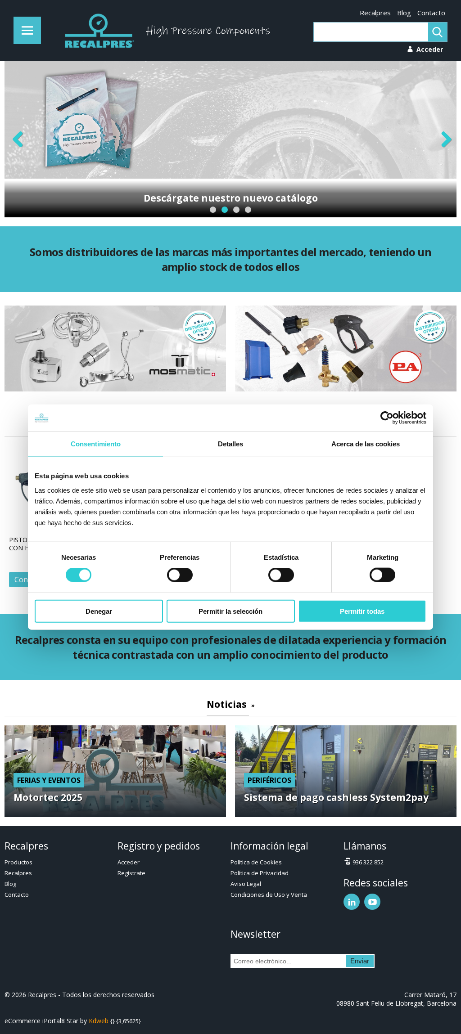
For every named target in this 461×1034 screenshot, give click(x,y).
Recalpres (375, 12)
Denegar (99, 611)
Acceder (129, 862)
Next (443, 139)
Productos (18, 862)
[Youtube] (372, 902)
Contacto (431, 12)
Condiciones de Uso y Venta (268, 894)
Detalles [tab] (230, 444)
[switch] (180, 575)
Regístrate (131, 873)
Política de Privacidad (259, 873)
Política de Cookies (256, 862)
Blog (404, 12)
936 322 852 (368, 862)
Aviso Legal (245, 884)
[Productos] (27, 30)
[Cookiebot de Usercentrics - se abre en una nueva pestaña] (387, 418)
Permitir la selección (230, 611)
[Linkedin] (351, 902)
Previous (18, 139)
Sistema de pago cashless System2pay (336, 797)
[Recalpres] (97, 30)
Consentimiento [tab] (96, 444)
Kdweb (98, 1020)
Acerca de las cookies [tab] (365, 444)
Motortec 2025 (48, 797)
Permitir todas (362, 611)
